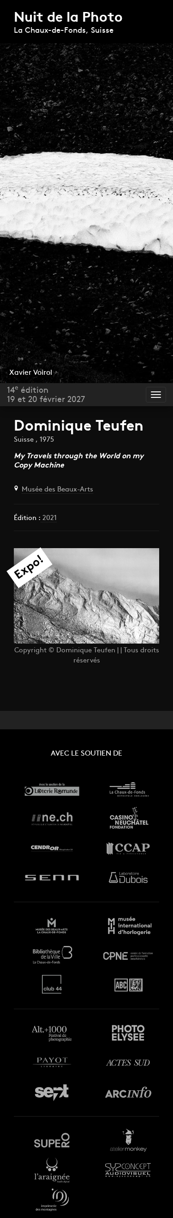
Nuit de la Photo (68, 18)
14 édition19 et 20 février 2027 (46, 394)
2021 (49, 518)
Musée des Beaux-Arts (57, 489)
